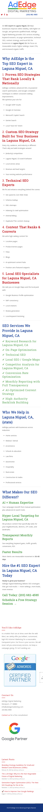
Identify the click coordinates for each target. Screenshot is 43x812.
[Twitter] (2, 14)
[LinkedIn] (7, 14)
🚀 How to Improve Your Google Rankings (18, 791)
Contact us (6, 715)
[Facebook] (4, 14)
